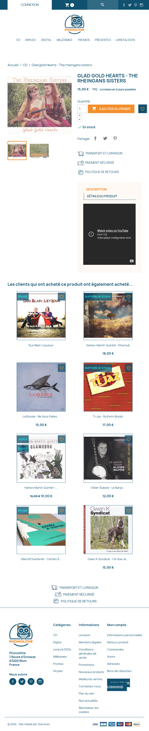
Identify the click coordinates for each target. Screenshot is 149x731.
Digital (46, 40)
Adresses (113, 664)
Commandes (115, 649)
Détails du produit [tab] (102, 196)
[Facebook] (124, 5)
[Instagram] (141, 5)
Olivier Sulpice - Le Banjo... (108, 487)
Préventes (103, 40)
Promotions (86, 665)
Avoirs (111, 656)
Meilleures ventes (90, 679)
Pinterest (115, 138)
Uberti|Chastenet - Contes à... (41, 559)
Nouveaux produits (91, 672)
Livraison (84, 635)
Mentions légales (90, 642)
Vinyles (30, 40)
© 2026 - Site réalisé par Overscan (29, 724)
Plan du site (86, 693)
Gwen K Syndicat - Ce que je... (108, 559)
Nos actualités (88, 700)
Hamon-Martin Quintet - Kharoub (108, 345)
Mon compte (116, 625)
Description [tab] (96, 189)
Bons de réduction (119, 671)
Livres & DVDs (125, 40)
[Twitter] (130, 5)
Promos (84, 40)
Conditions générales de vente (87, 653)
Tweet (105, 138)
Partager (95, 138)
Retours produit (117, 642)
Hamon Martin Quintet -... (41, 487)
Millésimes (64, 40)
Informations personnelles (124, 635)
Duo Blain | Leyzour (41, 345)
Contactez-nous (90, 686)
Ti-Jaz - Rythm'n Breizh (108, 416)
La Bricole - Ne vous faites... (41, 416)
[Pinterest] (136, 5)
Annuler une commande (118, 685)
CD (18, 40)
